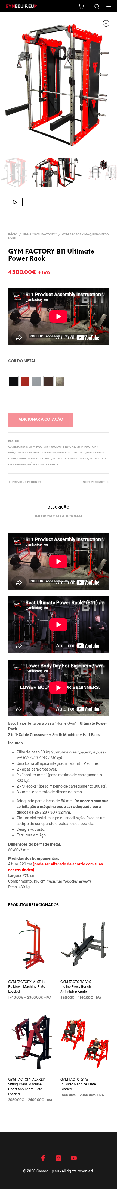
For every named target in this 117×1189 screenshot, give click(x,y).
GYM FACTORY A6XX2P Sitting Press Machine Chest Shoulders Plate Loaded (26, 1086)
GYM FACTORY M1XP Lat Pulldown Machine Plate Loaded (27, 986)
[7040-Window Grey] (36, 381)
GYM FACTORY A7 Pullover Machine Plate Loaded (78, 1084)
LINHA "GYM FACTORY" (40, 234)
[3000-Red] (25, 381)
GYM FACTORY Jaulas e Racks (52, 446)
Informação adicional (58, 516)
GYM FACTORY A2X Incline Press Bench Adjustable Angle (75, 986)
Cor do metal (22, 361)
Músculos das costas (70, 458)
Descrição (58, 507)
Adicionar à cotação (41, 419)
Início (12, 234)
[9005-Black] (13, 381)
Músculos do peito (42, 464)
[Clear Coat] (60, 381)
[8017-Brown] (48, 381)
